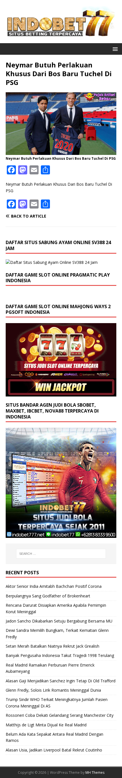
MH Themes (94, 772)
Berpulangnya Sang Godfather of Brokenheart (48, 596)
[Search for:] (61, 553)
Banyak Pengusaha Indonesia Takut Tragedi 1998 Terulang (60, 655)
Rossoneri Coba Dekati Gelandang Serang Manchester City (59, 715)
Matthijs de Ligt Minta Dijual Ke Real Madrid (46, 724)
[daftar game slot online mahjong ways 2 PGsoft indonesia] (61, 393)
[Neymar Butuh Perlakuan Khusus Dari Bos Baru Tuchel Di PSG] (61, 151)
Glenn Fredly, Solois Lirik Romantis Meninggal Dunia (53, 690)
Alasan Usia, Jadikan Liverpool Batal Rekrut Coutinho (54, 750)
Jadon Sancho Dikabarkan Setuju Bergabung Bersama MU (59, 621)
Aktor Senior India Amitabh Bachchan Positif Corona (54, 586)
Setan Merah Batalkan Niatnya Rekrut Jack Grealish (52, 646)
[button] (114, 49)
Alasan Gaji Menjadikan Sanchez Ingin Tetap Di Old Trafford (60, 680)
